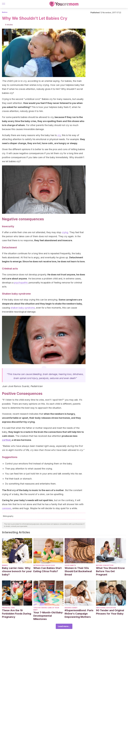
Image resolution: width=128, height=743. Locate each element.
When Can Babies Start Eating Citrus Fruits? (47, 570)
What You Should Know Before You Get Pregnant (110, 571)
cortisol (6, 440)
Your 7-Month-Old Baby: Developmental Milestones (48, 616)
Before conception (104, 565)
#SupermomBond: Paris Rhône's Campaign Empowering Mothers (79, 613)
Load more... (64, 626)
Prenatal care (8, 608)
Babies (4, 12)
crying (65, 232)
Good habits (70, 565)
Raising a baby (71, 608)
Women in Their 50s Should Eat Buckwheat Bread (78, 571)
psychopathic (21, 282)
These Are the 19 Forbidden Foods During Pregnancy (16, 613)
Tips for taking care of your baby (46, 609)
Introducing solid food (44, 565)
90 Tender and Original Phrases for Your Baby (110, 612)
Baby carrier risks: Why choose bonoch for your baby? (17, 571)
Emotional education (106, 608)
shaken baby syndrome (23, 307)
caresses (6, 508)
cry (59, 135)
